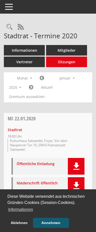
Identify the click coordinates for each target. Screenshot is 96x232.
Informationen (24, 50)
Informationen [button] (20, 209)
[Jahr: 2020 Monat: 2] (31, 87)
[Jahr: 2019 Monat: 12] (42, 78)
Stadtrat (15, 129)
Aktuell (47, 87)
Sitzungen (66, 61)
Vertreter (24, 61)
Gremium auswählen (27, 96)
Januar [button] (65, 78)
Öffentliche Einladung (36, 164)
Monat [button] (23, 78)
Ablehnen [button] (19, 223)
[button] (76, 166)
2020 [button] (13, 87)
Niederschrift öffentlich (37, 183)
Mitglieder (67, 50)
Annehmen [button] (50, 223)
